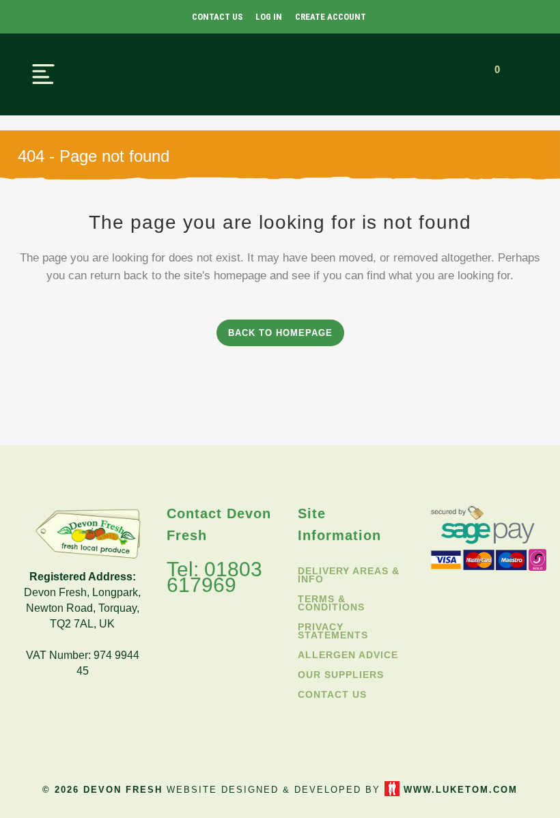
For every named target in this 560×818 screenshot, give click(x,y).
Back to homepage (280, 333)
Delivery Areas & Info (349, 575)
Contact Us (217, 17)
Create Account (330, 17)
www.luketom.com (461, 790)
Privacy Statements (333, 631)
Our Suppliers (341, 675)
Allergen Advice (348, 655)
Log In (268, 17)
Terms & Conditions (331, 603)
